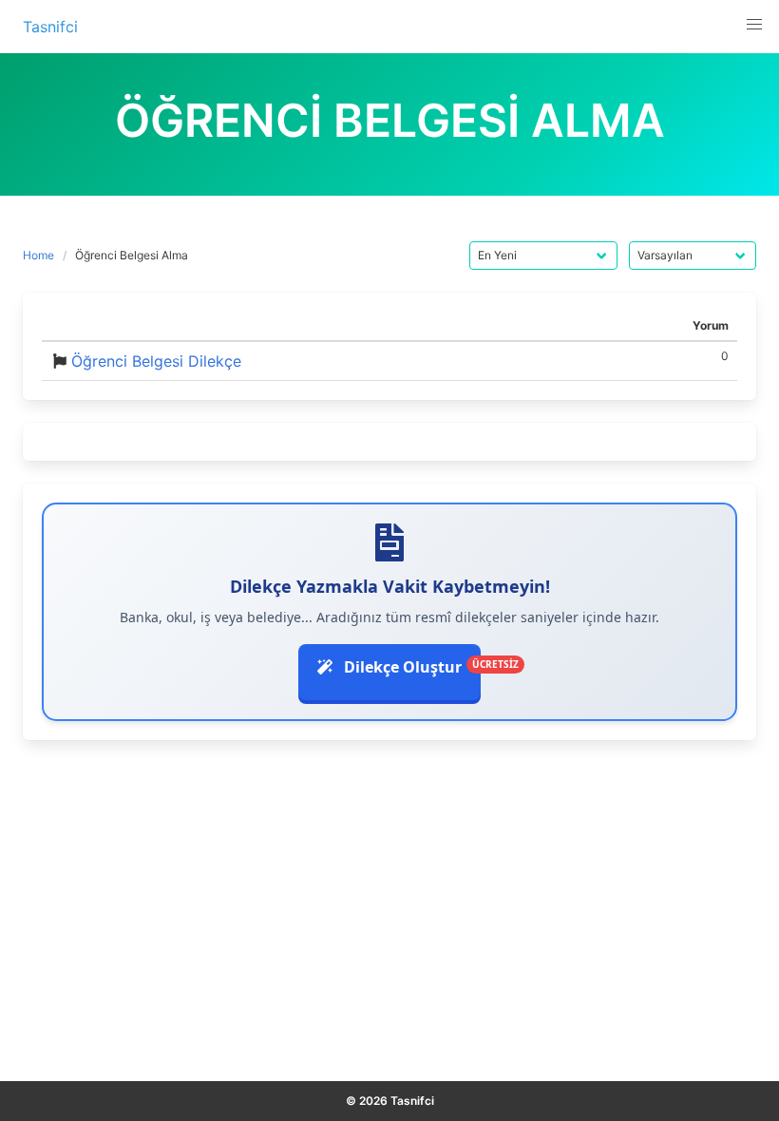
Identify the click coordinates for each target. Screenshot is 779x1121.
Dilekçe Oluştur (410, 666)
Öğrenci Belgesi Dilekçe (156, 361)
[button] (754, 24)
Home (38, 255)
